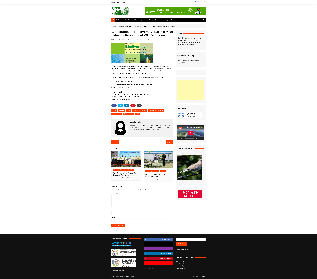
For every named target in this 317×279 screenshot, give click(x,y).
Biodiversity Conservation (141, 39)
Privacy (198, 276)
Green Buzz (121, 26)
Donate (118, 2)
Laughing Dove (181, 153)
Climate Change (159, 20)
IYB (132, 113)
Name (113, 210)
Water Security (128, 20)
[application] (190, 132)
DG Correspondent (151, 179)
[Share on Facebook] (114, 105)
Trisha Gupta (118, 178)
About (113, 2)
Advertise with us (148, 268)
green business (117, 113)
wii (138, 113)
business (122, 110)
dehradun (144, 110)
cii (129, 110)
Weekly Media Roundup (185, 56)
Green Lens (163, 171)
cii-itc (135, 110)
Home (114, 26)
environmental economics (156, 110)
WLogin (191, 276)
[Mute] (199, 138)
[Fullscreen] (202, 138)
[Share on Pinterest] (133, 105)
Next (168, 142)
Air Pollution (119, 20)
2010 (115, 110)
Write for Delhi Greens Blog (183, 249)
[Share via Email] (139, 105)
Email (113, 217)
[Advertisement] (190, 90)
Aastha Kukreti (116, 39)
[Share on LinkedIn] (126, 105)
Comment (114, 194)
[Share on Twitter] (120, 105)
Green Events (128, 26)
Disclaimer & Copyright (117, 270)
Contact (123, 2)
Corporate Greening (170, 20)
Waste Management (139, 20)
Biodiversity (150, 20)
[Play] (179, 138)
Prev (116, 142)
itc (125, 113)
